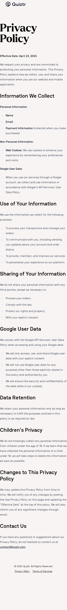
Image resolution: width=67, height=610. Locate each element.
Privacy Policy (22, 571)
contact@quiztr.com (13, 547)
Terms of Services (42, 571)
